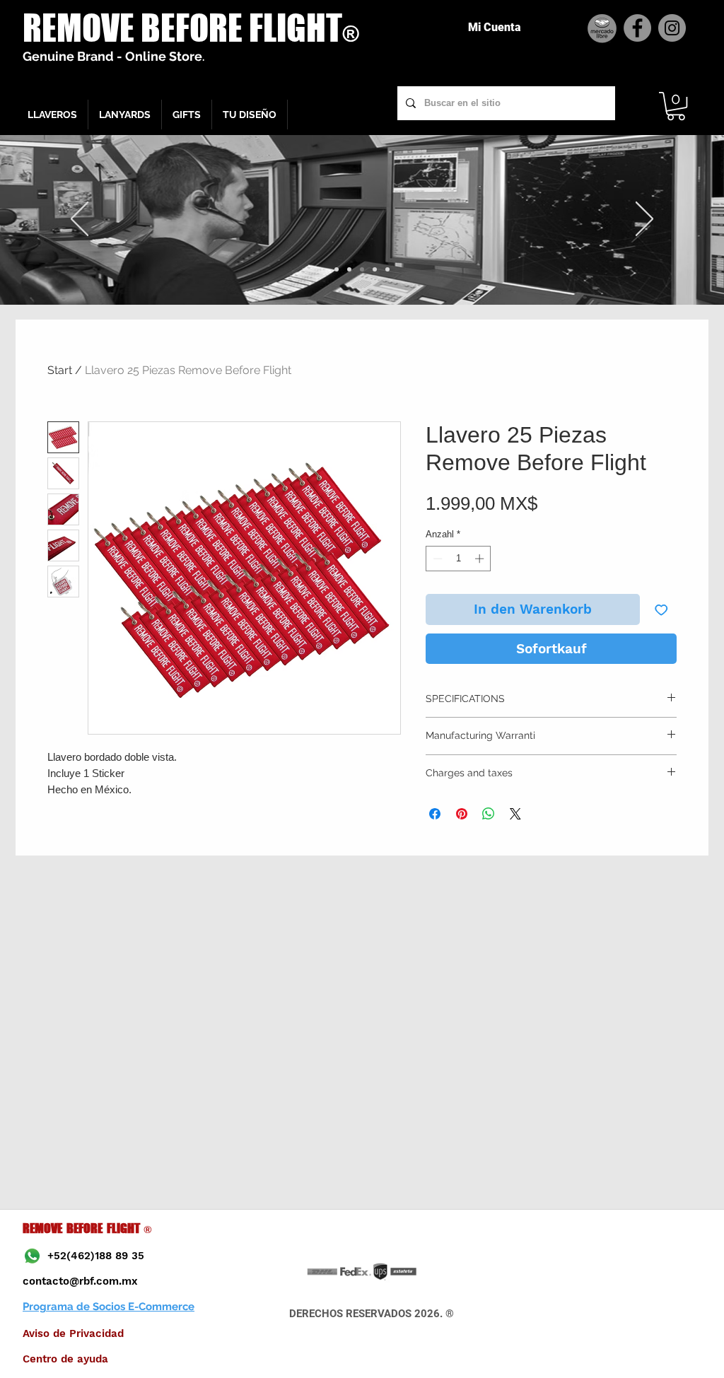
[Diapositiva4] (375, 269)
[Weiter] (644, 220)
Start (59, 370)
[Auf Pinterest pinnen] (461, 813)
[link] (676, 106)
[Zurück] (79, 220)
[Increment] (480, 559)
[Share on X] (515, 813)
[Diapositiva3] (362, 269)
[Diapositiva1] (336, 269)
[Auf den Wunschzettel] (661, 610)
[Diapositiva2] (349, 269)
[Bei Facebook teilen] (434, 813)
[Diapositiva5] (387, 269)
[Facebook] (637, 28)
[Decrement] (436, 559)
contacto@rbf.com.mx (80, 1281)
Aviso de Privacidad (73, 1333)
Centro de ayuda (65, 1359)
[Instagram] (672, 28)
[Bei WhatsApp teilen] (488, 813)
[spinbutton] (458, 559)
